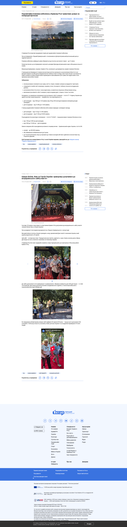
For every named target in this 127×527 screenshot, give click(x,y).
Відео (84, 439)
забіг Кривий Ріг (42, 373)
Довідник (58, 7)
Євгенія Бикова (37, 18)
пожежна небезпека (56, 144)
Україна (53, 434)
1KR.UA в (67, 18)
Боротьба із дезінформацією (72, 436)
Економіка (54, 449)
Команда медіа (59, 473)
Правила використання (40, 470)
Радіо (84, 442)
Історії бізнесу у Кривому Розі (71, 451)
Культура (54, 437)
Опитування (70, 442)
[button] (52, 281)
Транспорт (85, 431)
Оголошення (86, 434)
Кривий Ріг (54, 431)
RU (104, 3)
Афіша (84, 429)
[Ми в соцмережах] (45, 420)
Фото (52, 454)
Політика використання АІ (40, 477)
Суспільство (55, 439)
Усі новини (94, 46)
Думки (53, 457)
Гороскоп (85, 437)
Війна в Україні (55, 451)
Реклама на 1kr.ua (82, 470)
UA (101, 3)
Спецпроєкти (45, 7)
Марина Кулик (37, 181)
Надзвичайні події (55, 443)
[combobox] (94, 7)
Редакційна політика (61, 470)
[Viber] (48, 148)
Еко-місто (70, 433)
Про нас (67, 7)
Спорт (53, 446)
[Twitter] (51, 148)
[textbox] (94, 7)
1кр (23, 144)
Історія (34, 7)
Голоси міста (71, 448)
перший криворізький (44, 144)
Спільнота (54, 464)
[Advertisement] (52, 162)
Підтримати (27, 2)
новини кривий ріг (32, 144)
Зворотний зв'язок (82, 473)
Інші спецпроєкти (72, 455)
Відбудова (70, 445)
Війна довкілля (71, 440)
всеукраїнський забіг (54, 373)
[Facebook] (40, 148)
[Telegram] (44, 148)
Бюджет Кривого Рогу (72, 429)
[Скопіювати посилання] (55, 148)
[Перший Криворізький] (63, 2)
